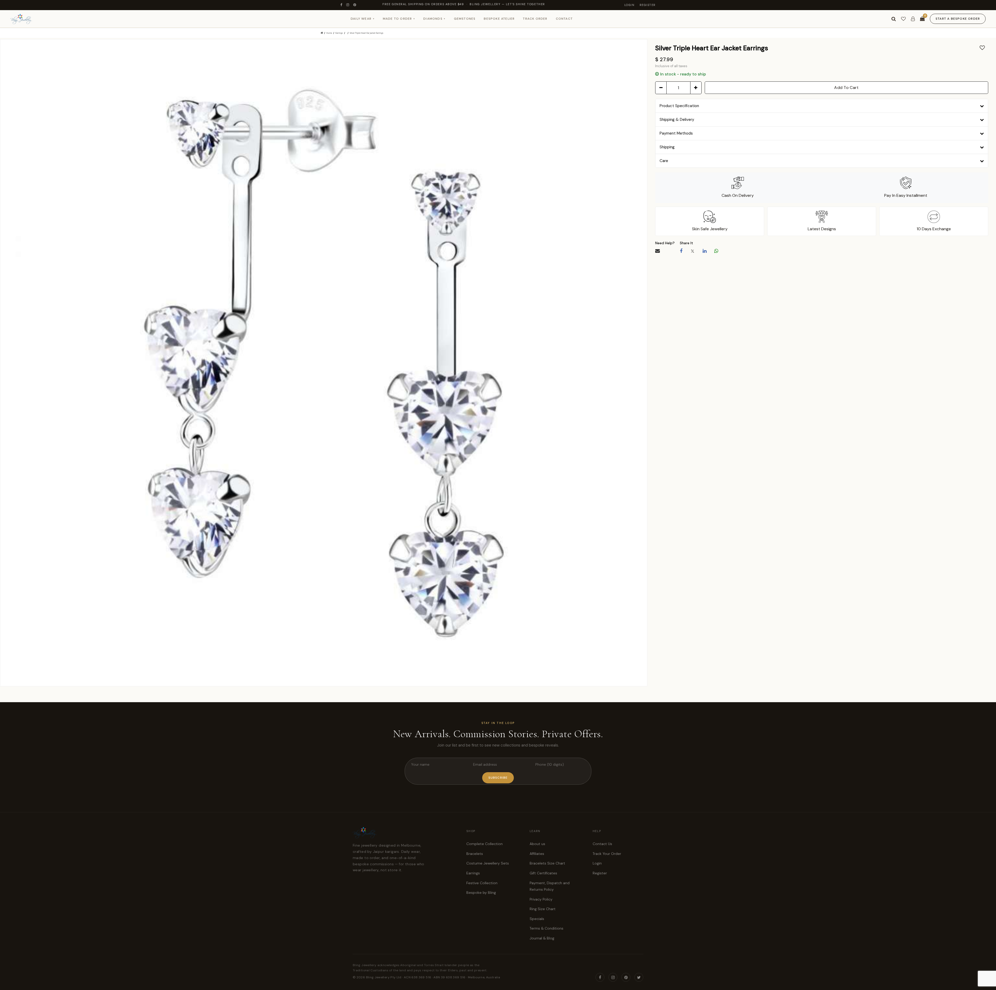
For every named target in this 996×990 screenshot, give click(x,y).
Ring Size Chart (543, 909)
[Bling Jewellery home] (21, 19)
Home (329, 32)
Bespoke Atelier (499, 19)
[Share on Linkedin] (705, 251)
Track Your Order (607, 853)
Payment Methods (676, 133)
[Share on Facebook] (681, 251)
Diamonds (434, 19)
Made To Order (399, 19)
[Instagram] (348, 5)
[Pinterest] (355, 5)
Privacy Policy (541, 899)
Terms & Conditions (546, 928)
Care (664, 160)
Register (648, 5)
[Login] (913, 19)
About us (537, 843)
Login (629, 5)
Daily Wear (363, 19)
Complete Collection (484, 843)
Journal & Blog (542, 938)
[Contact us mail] (657, 251)
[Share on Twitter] (692, 251)
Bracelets (474, 853)
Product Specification (679, 105)
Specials (537, 918)
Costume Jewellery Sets (487, 863)
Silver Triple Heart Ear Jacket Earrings (366, 32)
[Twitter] (638, 977)
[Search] (893, 19)
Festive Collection (481, 883)
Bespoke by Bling (481, 892)
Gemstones (465, 19)
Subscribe (498, 778)
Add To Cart (846, 87)
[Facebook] (341, 5)
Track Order (535, 19)
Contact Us (602, 843)
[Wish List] (903, 19)
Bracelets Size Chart (547, 863)
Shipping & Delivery (677, 119)
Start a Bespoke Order (958, 19)
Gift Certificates (543, 873)
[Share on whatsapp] (716, 251)
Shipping (667, 147)
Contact (564, 19)
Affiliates (537, 853)
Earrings (339, 32)
